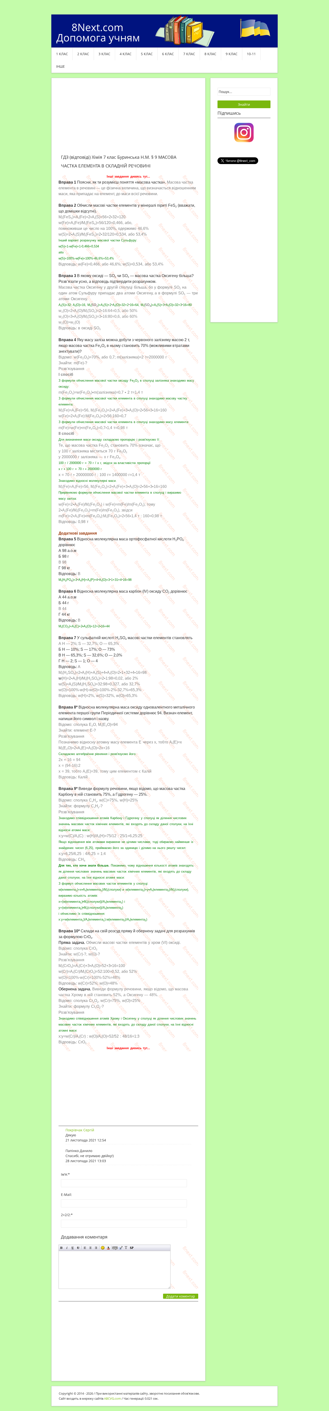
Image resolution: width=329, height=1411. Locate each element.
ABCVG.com (112, 1398)
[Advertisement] (128, 119)
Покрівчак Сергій (80, 1130)
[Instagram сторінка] (244, 132)
